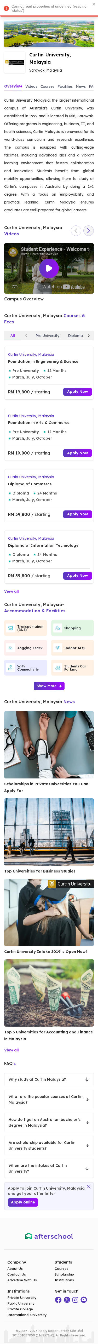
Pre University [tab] (47, 335)
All (12, 335)
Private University (22, 1297)
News (81, 86)
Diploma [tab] (75, 335)
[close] (94, 4)
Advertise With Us (22, 1280)
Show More (46, 686)
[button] (49, 1079)
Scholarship (64, 1274)
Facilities (65, 86)
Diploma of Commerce (30, 484)
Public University (21, 1303)
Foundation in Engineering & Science (43, 361)
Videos (31, 86)
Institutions (64, 1280)
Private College (20, 1309)
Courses (47, 86)
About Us (15, 1268)
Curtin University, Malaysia (31, 354)
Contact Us (16, 1274)
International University (27, 1315)
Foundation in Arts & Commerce (39, 422)
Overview (13, 86)
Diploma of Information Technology (43, 545)
